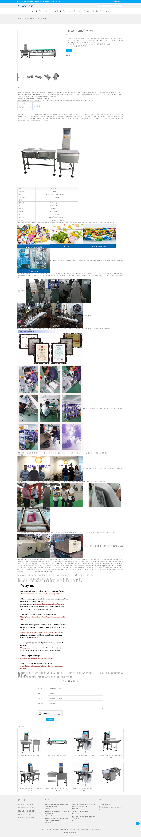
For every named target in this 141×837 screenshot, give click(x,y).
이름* (39, 694)
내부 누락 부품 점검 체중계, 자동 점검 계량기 (30, 789)
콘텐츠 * (40, 704)
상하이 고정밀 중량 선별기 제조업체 (84, 755)
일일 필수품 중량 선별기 (24, 814)
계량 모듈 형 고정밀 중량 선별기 (57, 755)
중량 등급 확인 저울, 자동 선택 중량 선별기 (111, 756)
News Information (75, 11)
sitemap (98, 829)
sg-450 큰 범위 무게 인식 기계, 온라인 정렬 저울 (57, 789)
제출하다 (50, 719)
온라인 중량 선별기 (60, 11)
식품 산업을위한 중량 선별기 (25, 804)
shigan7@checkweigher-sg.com (29, 1)
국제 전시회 (64, 829)
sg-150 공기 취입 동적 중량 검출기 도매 (84, 789)
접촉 (107, 11)
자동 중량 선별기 (43, 19)
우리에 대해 (94, 11)
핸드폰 (40, 699)
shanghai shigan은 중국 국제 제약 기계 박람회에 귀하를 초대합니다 (56, 820)
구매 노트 (86, 11)
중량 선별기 (38, 11)
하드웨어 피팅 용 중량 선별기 (25, 817)
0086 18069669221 (47, 1)
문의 (69, 50)
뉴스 (41, 829)
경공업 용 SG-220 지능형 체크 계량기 (30, 755)
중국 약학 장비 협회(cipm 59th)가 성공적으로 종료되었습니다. (56, 805)
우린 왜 (102, 11)
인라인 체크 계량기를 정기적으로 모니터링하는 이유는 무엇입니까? (83, 805)
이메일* (40, 689)
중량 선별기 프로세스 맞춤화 (80, 812)
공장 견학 (56, 829)
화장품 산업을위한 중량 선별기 (26, 811)
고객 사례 (73, 829)
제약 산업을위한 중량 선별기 (25, 808)
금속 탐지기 (48, 11)
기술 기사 (48, 829)
